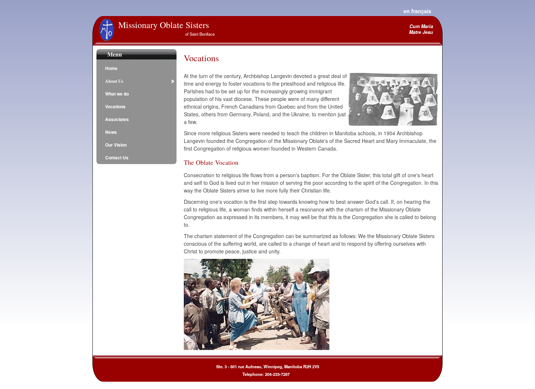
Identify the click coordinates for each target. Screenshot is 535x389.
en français (417, 11)
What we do (117, 93)
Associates (117, 119)
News (111, 132)
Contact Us (116, 157)
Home (111, 68)
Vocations (115, 106)
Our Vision (116, 144)
